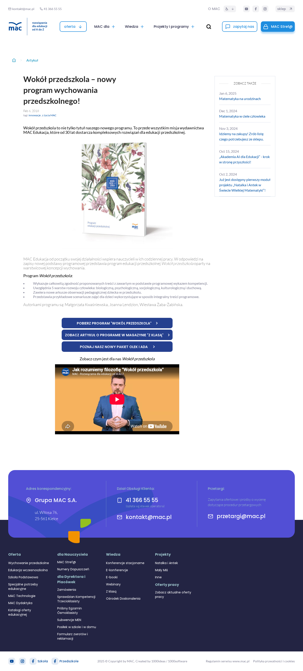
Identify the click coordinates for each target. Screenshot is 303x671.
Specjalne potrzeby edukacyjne (23, 586)
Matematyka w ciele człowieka (242, 116)
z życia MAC (49, 115)
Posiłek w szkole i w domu (76, 627)
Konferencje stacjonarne (125, 563)
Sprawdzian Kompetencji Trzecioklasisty (76, 599)
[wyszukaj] (208, 26)
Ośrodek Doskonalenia (123, 598)
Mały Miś (161, 570)
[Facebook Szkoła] (33, 661)
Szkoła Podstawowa (23, 577)
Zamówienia (66, 589)
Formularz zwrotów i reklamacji (72, 636)
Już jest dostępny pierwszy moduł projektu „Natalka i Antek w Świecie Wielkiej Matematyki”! (244, 184)
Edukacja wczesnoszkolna (28, 570)
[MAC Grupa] (28, 26)
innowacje (35, 115)
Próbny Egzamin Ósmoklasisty (69, 610)
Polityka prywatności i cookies (274, 661)
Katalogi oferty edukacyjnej (19, 612)
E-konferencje (117, 570)
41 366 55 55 (142, 500)
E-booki (112, 577)
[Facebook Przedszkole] (55, 661)
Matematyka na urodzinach (240, 98)
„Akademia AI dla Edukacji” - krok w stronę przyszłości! (244, 159)
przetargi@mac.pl (241, 516)
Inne (158, 577)
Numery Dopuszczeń (73, 569)
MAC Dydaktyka (20, 603)
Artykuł (32, 60)
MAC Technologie (21, 596)
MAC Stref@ (66, 562)
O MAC (214, 8)
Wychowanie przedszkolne (28, 563)
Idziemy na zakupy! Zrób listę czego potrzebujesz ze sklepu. (241, 136)
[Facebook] (255, 9)
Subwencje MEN (69, 620)
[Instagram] (265, 9)
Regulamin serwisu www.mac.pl (228, 661)
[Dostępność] (230, 9)
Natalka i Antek (166, 563)
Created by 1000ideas (150, 661)
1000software (177, 661)
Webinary (113, 584)
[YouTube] (246, 9)
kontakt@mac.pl (149, 517)
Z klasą (111, 591)
